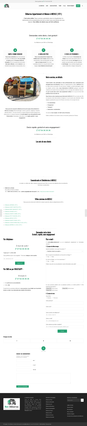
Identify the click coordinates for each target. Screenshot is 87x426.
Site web (34, 369)
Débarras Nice (49, 412)
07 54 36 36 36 (48, 1)
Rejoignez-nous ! (28, 410)
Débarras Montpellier (50, 408)
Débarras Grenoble (50, 417)
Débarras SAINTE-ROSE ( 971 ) (13, 220)
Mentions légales (70, 413)
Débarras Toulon (49, 410)
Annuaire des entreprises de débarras (75, 416)
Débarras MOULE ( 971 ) (11, 218)
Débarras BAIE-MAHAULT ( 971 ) (13, 209)
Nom (34, 360)
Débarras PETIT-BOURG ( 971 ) (13, 216)
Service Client (70, 407)
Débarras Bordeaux (50, 406)
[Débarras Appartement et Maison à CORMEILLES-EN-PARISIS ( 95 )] (1, 213)
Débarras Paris (49, 399)
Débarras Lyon (49, 404)
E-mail (34, 365)
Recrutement (70, 409)
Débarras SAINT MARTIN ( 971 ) (13, 207)
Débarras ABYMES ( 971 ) (11, 205)
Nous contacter (70, 411)
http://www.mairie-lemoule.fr (47, 191)
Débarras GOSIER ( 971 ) (11, 211)
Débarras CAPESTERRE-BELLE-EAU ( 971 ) (16, 222)
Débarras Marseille (50, 401)
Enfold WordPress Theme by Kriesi (45, 424)
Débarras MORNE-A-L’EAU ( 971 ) (13, 224)
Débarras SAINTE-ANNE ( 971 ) (13, 213)
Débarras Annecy (49, 414)
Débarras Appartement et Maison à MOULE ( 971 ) (43, 13)
